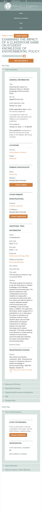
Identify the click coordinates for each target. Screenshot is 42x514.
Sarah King (13, 174)
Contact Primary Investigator (21, 185)
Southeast (12, 158)
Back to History (8, 35)
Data (21, 23)
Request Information (18, 435)
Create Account (16, 1)
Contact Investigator (18, 216)
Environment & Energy (17, 256)
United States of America (17, 152)
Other (27, 256)
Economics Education (16, 262)
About (21, 13)
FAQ (21, 28)
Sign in (5, 1)
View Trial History (20, 61)
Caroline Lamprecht (16, 206)
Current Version (21, 36)
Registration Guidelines (21, 18)
